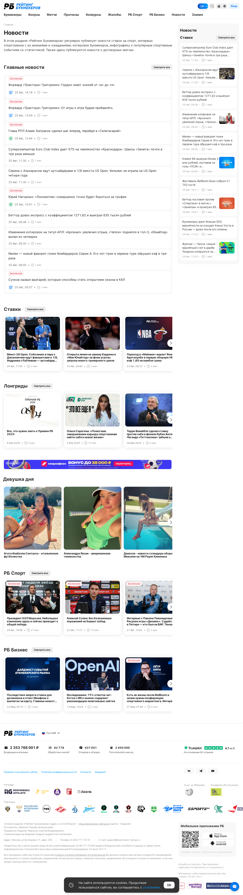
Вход (234, 6)
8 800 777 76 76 (80, 839)
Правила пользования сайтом (20, 772)
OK (169, 885)
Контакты (85, 772)
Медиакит (100, 772)
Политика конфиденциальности (59, 772)
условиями (151, 887)
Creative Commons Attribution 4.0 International (80, 854)
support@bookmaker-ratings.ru (123, 839)
